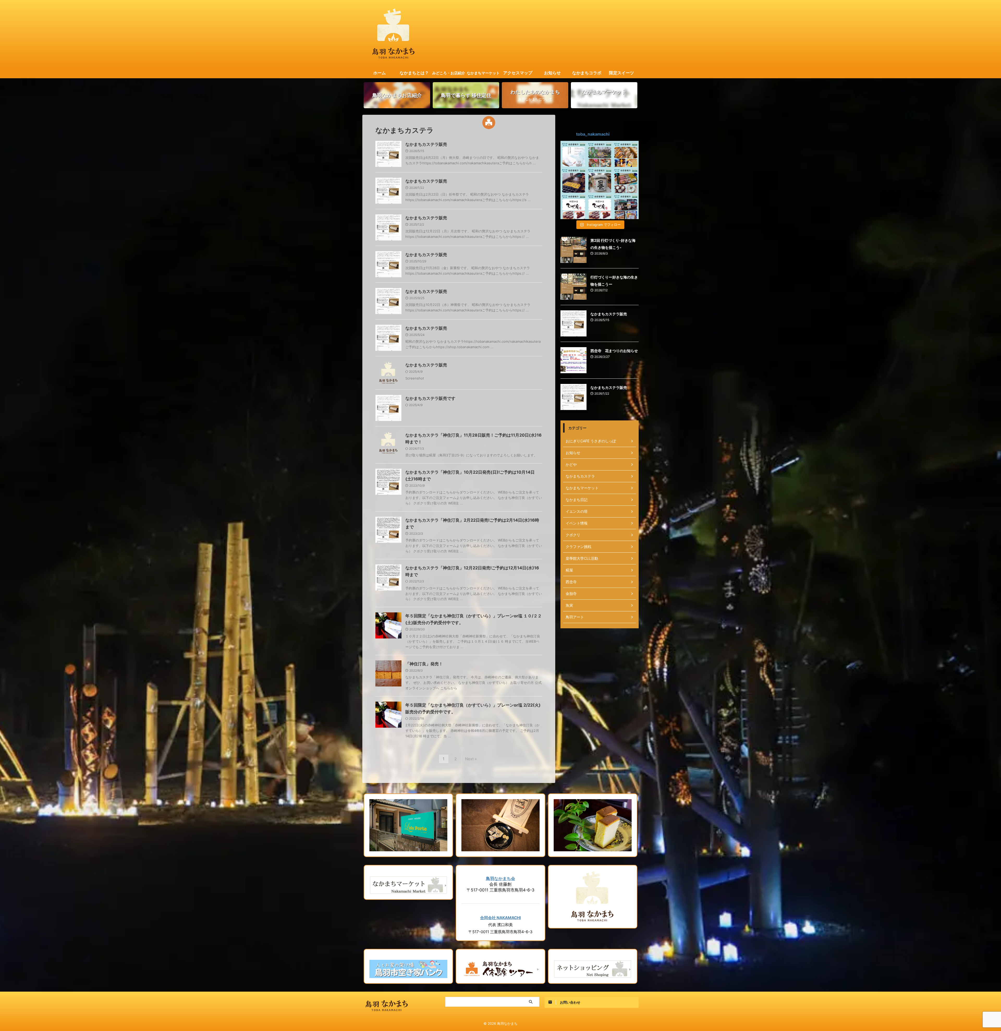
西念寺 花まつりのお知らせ (614, 350)
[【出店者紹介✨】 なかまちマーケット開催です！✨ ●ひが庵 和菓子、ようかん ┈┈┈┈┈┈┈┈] (600, 206)
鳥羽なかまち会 (500, 878)
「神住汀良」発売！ (424, 663)
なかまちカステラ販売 (426, 144)
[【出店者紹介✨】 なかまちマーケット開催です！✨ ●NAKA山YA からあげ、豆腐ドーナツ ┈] (626, 206)
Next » (471, 758)
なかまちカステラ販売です (430, 398)
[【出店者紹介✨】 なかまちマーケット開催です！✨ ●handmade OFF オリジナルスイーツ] (626, 180)
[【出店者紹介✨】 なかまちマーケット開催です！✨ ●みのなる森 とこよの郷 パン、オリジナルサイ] (626, 154)
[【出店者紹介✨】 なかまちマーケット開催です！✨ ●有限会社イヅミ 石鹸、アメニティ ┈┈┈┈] (573, 154)
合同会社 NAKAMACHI (500, 917)
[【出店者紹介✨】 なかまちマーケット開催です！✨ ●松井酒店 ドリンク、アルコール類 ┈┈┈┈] (600, 180)
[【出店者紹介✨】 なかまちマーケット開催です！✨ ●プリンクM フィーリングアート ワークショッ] (600, 154)
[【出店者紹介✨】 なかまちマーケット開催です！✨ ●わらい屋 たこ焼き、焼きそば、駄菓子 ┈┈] (573, 180)
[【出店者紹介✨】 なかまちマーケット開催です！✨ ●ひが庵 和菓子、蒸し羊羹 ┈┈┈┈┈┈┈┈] (573, 206)
